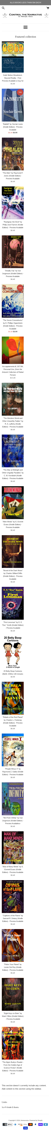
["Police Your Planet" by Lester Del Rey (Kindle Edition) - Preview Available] (13, 945)
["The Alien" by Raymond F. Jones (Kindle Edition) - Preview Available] (13, 154)
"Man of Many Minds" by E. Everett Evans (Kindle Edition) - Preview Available (12, 869)
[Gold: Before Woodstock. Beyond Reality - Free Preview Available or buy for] (13, 57)
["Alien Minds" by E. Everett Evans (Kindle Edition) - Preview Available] (13, 502)
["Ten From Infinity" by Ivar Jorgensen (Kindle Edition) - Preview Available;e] (13, 798)
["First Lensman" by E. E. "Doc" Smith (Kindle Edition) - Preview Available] (13, 603)
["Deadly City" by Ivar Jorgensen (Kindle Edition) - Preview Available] (13, 251)
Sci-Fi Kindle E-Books (10, 1107)
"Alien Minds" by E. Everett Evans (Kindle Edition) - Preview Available (12, 524)
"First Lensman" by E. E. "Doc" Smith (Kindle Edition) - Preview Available (12, 625)
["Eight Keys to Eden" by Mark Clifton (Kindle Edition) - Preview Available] (13, 994)
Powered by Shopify (36, 1120)
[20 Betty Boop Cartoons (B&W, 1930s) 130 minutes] (13, 652)
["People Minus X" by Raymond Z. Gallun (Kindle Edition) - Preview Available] (13, 750)
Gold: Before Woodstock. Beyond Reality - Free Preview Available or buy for (12, 78)
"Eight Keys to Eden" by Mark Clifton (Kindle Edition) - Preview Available (12, 1016)
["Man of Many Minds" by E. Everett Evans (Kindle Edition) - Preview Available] (13, 847)
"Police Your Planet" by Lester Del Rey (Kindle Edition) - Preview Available (12, 967)
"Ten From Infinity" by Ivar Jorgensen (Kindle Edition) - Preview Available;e (12, 820)
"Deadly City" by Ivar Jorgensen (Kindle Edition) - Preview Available (12, 273)
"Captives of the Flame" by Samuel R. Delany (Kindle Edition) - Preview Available (12, 918)
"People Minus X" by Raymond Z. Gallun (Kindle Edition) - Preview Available (12, 772)
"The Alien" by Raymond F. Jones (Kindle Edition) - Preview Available (12, 176)
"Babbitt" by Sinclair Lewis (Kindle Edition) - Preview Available (13, 127)
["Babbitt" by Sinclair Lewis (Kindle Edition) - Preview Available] (13, 105)
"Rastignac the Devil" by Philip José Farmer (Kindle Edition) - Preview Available (12, 225)
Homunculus (25, 1120)
